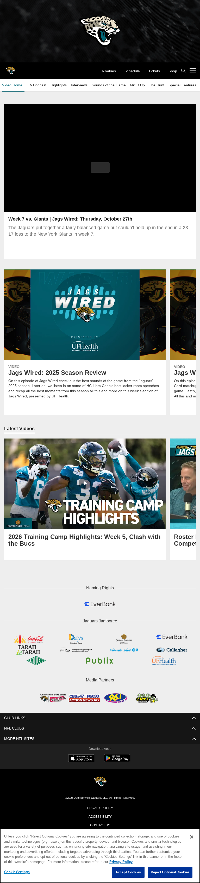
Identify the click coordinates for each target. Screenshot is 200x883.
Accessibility (100, 815)
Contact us (100, 823)
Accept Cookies (128, 872)
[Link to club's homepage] (10, 69)
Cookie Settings (17, 872)
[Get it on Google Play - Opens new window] (117, 759)
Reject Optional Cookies (170, 872)
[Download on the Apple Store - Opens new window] (81, 757)
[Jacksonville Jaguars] (100, 781)
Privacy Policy (100, 806)
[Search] (183, 70)
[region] (100, 856)
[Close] (191, 837)
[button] (100, 167)
